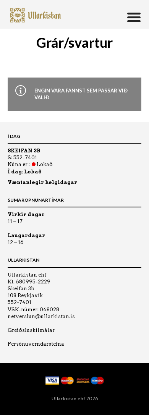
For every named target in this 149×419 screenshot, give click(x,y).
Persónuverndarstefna (36, 344)
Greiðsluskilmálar (31, 330)
